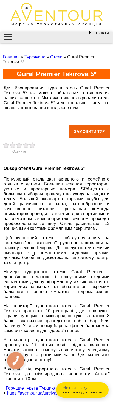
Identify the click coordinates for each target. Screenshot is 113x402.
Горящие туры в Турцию (30, 388)
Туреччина (35, 57)
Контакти (99, 32)
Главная (11, 57)
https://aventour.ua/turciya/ (32, 393)
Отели (56, 57)
